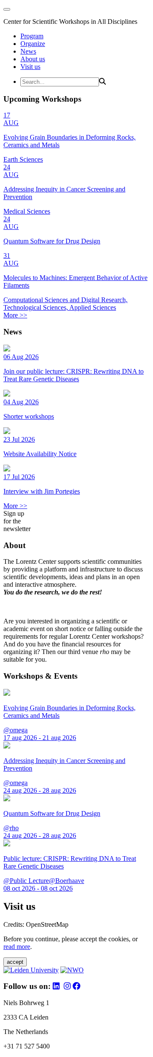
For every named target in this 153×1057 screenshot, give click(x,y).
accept (15, 962)
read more (16, 946)
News (28, 51)
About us (32, 59)
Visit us (30, 66)
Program (31, 36)
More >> (15, 315)
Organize (32, 43)
